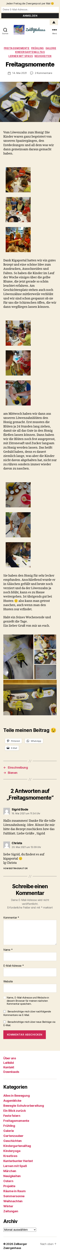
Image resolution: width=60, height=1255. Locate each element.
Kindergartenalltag (30, 52)
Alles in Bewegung (16, 1095)
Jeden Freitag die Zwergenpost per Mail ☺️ (30, 3)
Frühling (37, 48)
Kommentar (11, 917)
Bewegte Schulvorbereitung (23, 1105)
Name (7, 949)
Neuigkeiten (43, 56)
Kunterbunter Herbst (18, 1161)
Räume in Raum (14, 1191)
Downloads (11, 1072)
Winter (8, 1206)
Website (8, 981)
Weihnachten (12, 1201)
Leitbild (8, 1062)
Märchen (9, 1171)
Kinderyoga (11, 1151)
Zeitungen (10, 1211)
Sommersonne (13, 1196)
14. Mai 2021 (19, 73)
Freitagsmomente (17, 48)
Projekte (9, 1186)
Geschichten (12, 1141)
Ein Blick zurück (14, 1110)
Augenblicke (12, 1100)
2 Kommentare (43, 73)
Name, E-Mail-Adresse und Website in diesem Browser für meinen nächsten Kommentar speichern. (28, 1001)
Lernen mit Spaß (20, 56)
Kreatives (10, 1156)
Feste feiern (11, 1115)
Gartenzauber (13, 1136)
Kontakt (8, 1067)
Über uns (9, 1058)
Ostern (8, 1181)
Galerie (51, 48)
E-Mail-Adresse (13, 965)
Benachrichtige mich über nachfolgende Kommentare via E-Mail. (27, 1013)
